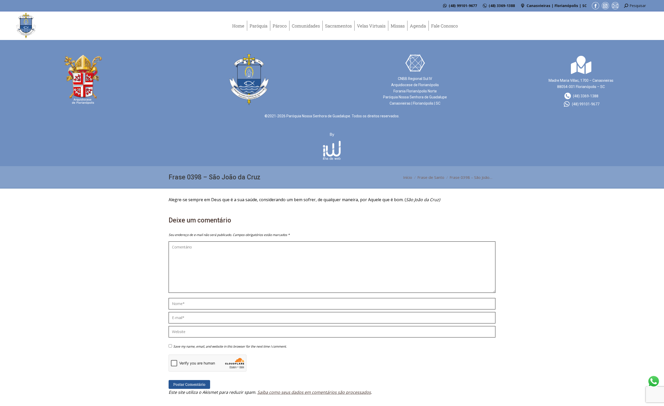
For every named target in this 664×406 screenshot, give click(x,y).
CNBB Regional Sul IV (415, 79)
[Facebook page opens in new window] (595, 5)
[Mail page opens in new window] (615, 5)
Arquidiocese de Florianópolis (415, 85)
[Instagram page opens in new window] (605, 5)
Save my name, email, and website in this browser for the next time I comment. (230, 346)
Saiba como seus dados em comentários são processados (314, 392)
